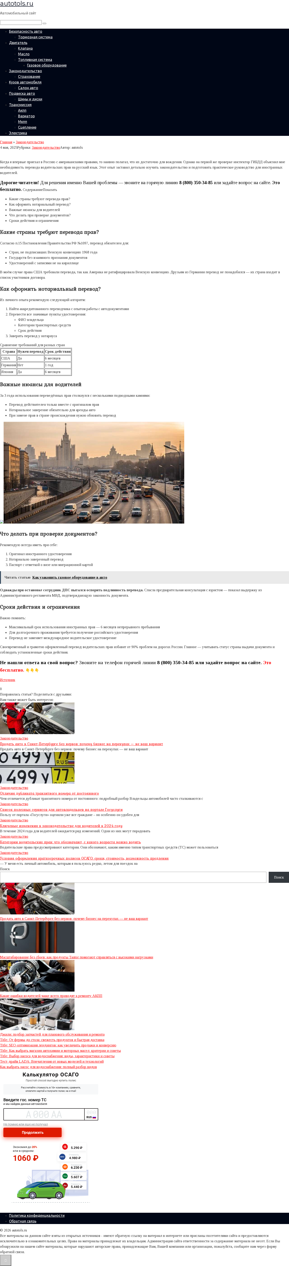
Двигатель (18, 43)
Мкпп (22, 122)
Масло (24, 54)
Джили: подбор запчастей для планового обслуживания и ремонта (52, 1034)
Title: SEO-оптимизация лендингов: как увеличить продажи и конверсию (58, 1045)
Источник (7, 680)
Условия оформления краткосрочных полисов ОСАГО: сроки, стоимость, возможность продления (84, 858)
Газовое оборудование (47, 65)
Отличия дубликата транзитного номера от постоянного (49, 793)
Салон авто (28, 88)
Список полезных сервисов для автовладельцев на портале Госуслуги (61, 809)
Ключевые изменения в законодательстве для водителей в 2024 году (61, 825)
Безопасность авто (25, 31)
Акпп (22, 110)
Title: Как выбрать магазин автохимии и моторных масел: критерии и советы (60, 1051)
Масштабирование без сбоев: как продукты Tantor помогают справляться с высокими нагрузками (76, 957)
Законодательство (25, 71)
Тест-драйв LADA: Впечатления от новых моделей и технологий (52, 1061)
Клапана (25, 48)
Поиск (5, 869)
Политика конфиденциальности (37, 1215)
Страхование (29, 76)
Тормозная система (35, 37)
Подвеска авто (22, 93)
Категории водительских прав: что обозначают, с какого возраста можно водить (70, 842)
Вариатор (26, 116)
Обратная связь (22, 1221)
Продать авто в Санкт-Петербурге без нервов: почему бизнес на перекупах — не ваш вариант (81, 744)
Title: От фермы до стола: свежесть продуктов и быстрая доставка (52, 1040)
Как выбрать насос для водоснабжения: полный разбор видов (48, 1067)
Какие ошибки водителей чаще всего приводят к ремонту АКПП (51, 996)
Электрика (18, 133)
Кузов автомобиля (25, 82)
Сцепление (27, 127)
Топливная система (35, 60)
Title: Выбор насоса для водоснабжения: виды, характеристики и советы (57, 1056)
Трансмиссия (20, 105)
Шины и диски (30, 99)
